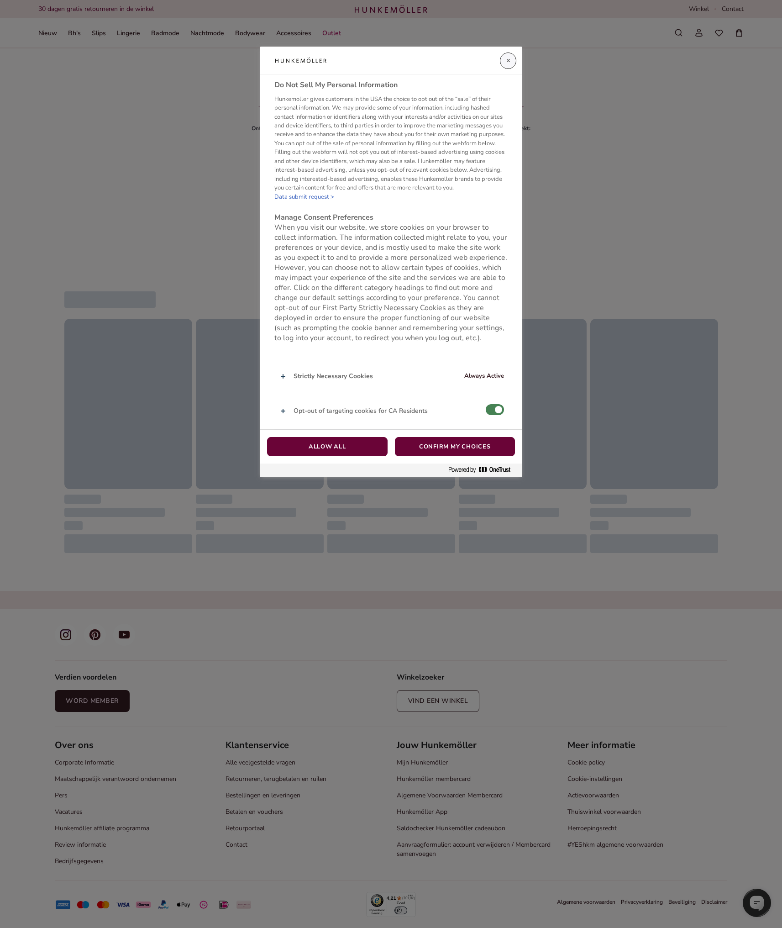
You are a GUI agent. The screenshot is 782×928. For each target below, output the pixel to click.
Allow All (327, 447)
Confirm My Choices (455, 447)
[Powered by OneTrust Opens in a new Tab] (483, 470)
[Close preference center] (508, 60)
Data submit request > (304, 197)
